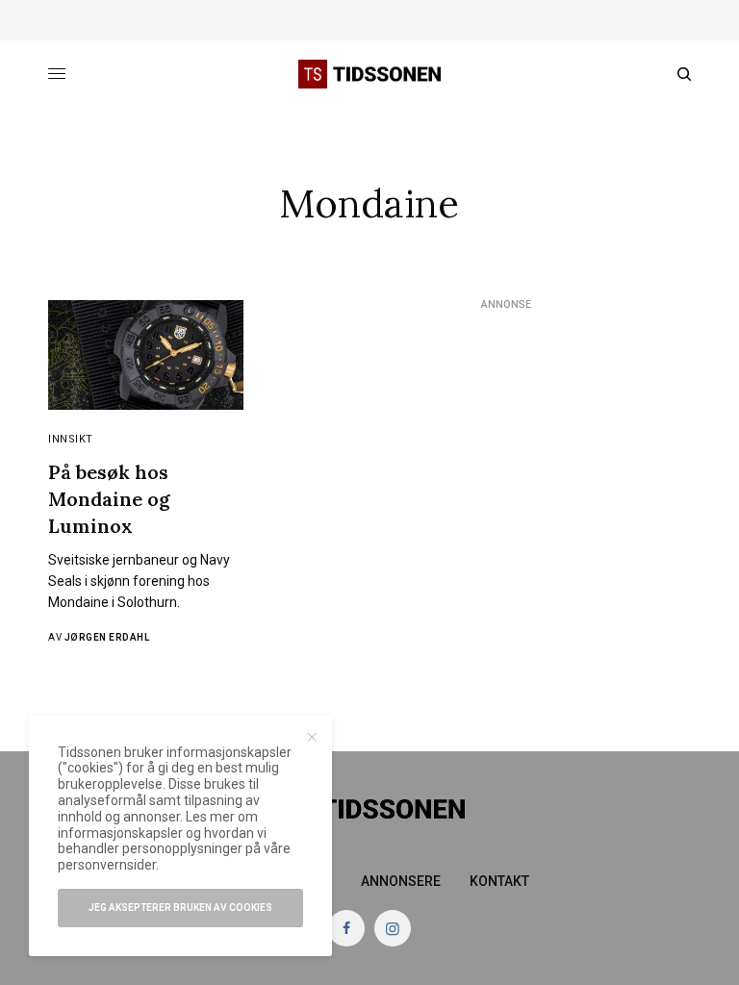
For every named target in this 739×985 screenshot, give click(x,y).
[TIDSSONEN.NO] (369, 74)
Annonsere (401, 881)
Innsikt (70, 439)
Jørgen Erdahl (107, 637)
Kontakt (499, 881)
